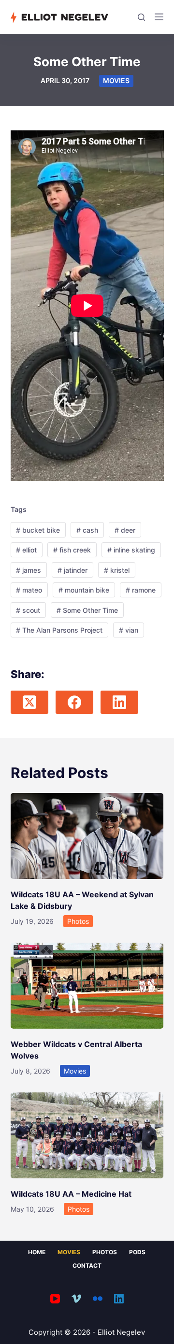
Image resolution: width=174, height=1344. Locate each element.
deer (125, 530)
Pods (137, 1252)
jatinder (72, 570)
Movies (116, 80)
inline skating (131, 550)
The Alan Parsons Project (59, 630)
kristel (117, 570)
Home (36, 1252)
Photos (78, 921)
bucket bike (38, 530)
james (28, 570)
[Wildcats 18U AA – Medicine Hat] (87, 1135)
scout (28, 610)
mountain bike (83, 590)
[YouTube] (55, 1298)
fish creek (72, 550)
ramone (141, 590)
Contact (87, 1265)
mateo (29, 590)
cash (87, 530)
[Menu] (159, 17)
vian (128, 630)
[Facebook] (74, 702)
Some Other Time (87, 610)
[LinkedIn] (119, 702)
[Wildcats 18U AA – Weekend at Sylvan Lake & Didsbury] (87, 836)
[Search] (141, 17)
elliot (26, 550)
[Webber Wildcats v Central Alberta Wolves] (87, 986)
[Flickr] (97, 1298)
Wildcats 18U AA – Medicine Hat (71, 1194)
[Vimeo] (76, 1298)
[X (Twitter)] (29, 702)
